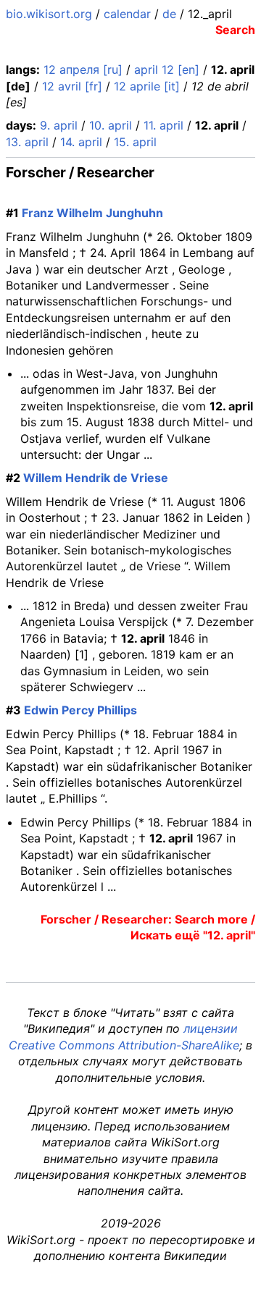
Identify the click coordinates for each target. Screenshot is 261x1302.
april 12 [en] (166, 69)
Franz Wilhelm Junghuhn (92, 213)
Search (235, 29)
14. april (81, 142)
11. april (163, 125)
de (169, 14)
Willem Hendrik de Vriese (95, 477)
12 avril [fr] (72, 86)
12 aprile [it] (147, 86)
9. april (59, 125)
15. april (135, 142)
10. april (110, 125)
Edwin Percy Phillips (80, 710)
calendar (127, 14)
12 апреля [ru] (83, 69)
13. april (27, 142)
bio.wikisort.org (49, 14)
